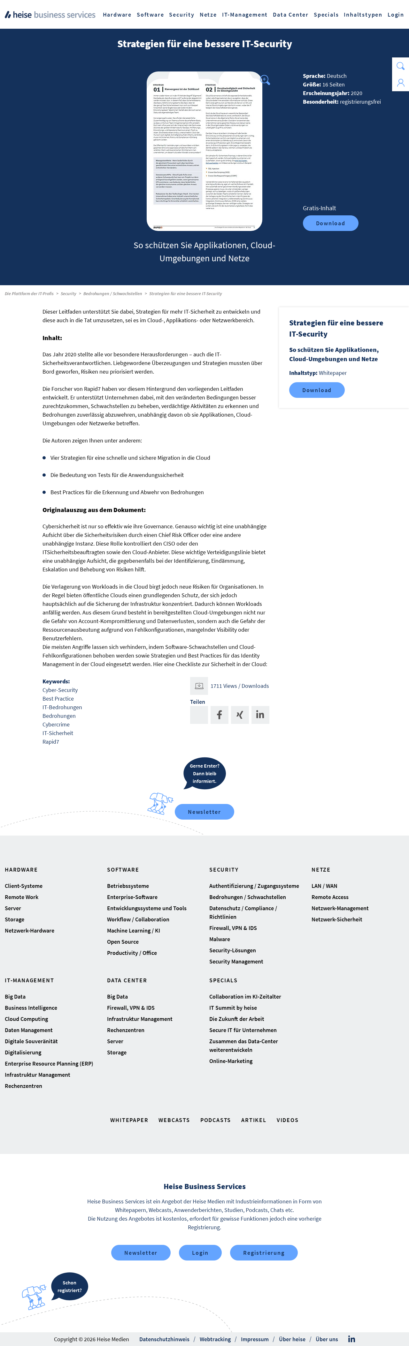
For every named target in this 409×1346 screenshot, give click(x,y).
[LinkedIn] (351, 1339)
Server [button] (13, 908)
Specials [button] (326, 14)
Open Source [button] (123, 941)
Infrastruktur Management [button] (37, 1074)
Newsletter (204, 811)
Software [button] (150, 14)
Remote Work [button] (21, 897)
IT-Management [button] (245, 14)
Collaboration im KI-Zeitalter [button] (245, 996)
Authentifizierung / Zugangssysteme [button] (254, 885)
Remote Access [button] (330, 897)
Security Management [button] (236, 961)
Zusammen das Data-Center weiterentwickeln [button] (243, 1045)
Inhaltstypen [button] (363, 14)
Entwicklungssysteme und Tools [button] (147, 908)
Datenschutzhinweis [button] (164, 1339)
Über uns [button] (327, 1339)
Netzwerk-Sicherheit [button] (337, 919)
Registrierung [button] (263, 1252)
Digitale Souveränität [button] (31, 1041)
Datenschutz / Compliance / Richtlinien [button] (243, 912)
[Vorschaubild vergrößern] (204, 151)
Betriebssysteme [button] (128, 885)
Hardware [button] (117, 14)
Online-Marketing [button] (230, 1061)
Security (68, 293)
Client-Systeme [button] (23, 885)
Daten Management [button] (29, 1030)
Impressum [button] (255, 1339)
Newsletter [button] (141, 1252)
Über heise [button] (292, 1339)
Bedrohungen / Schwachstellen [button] (247, 897)
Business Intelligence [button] (31, 1007)
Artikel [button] (253, 1120)
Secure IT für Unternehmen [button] (243, 1030)
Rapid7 (50, 741)
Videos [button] (288, 1120)
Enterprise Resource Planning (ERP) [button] (49, 1063)
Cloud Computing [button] (26, 1019)
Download (330, 223)
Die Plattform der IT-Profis (29, 293)
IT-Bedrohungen (62, 707)
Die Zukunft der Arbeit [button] (236, 1019)
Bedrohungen (59, 715)
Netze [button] (208, 14)
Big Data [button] (15, 996)
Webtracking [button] (215, 1339)
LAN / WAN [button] (324, 885)
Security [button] (181, 14)
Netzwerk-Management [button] (340, 908)
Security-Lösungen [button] (232, 950)
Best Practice (58, 698)
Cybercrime (56, 724)
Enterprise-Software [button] (132, 897)
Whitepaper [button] (129, 1120)
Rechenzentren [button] (23, 1085)
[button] (400, 65)
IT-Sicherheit (57, 733)
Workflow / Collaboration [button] (138, 919)
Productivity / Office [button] (132, 952)
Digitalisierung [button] (23, 1052)
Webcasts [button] (174, 1120)
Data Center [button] (291, 14)
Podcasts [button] (215, 1120)
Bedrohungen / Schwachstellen (112, 293)
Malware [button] (219, 939)
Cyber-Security (60, 690)
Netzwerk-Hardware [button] (29, 930)
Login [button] (396, 14)
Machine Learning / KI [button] (133, 930)
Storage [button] (14, 919)
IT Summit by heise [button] (233, 1007)
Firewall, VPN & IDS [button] (233, 928)
